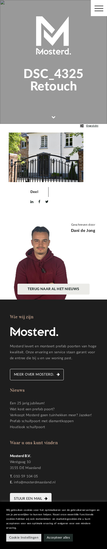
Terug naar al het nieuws (53, 289)
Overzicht (92, 126)
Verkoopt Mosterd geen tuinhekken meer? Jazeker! (51, 415)
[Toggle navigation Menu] (99, 8)
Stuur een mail (28, 498)
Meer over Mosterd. (34, 374)
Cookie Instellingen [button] (23, 537)
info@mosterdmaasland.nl (34, 482)
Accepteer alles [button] (58, 537)
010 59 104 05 (26, 476)
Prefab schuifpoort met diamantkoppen (42, 421)
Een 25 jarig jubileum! (27, 403)
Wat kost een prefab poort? (32, 409)
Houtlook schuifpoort (27, 427)
